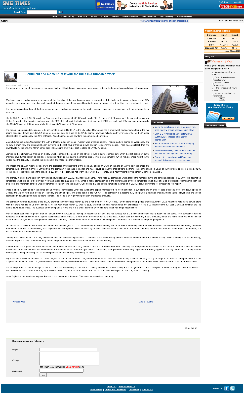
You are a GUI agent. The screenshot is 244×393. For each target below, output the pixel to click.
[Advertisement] (103, 47)
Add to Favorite (146, 302)
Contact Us (147, 390)
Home (54, 16)
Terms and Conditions (115, 390)
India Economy (149, 16)
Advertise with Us (127, 387)
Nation (115, 16)
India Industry (67, 16)
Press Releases (184, 16)
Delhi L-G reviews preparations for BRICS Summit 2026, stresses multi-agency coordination (173, 137)
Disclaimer (134, 390)
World (94, 16)
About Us (111, 387)
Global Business (130, 16)
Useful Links (96, 390)
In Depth (104, 16)
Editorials (82, 16)
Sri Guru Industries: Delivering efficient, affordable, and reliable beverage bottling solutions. (180, 21)
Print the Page (18, 302)
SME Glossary (166, 16)
